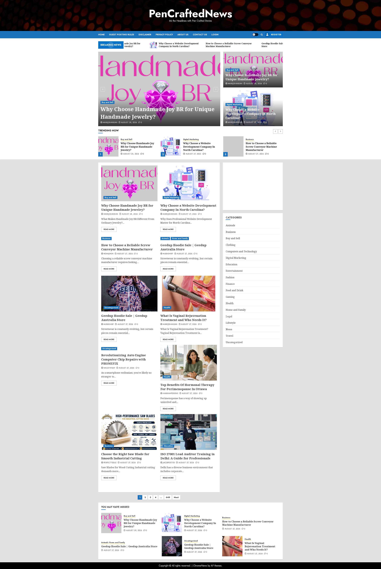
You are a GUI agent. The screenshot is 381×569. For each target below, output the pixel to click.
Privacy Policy (164, 34)
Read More (109, 229)
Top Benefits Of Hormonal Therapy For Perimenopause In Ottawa (187, 387)
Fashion (230, 277)
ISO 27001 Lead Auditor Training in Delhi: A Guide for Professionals (187, 456)
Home (101, 34)
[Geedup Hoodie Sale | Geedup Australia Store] (233, 146)
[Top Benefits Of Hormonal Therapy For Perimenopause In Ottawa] (188, 363)
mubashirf (168, 254)
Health (167, 307)
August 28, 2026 (129, 122)
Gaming (230, 297)
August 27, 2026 (254, 122)
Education (168, 446)
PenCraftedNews (190, 13)
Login (214, 34)
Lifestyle (231, 322)
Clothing (230, 245)
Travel (229, 335)
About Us (182, 34)
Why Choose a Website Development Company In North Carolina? (250, 114)
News (229, 329)
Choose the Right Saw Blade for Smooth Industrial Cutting (125, 456)
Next (176, 497)
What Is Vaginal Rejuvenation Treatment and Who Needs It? (183, 318)
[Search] (262, 35)
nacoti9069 (109, 368)
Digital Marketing (234, 104)
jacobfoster (169, 463)
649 (168, 497)
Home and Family (261, 141)
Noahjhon (108, 254)
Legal (229, 316)
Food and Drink (234, 290)
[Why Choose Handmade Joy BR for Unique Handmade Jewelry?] (159, 89)
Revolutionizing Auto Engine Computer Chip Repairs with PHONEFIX (123, 359)
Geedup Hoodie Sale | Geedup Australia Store (264, 146)
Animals (249, 141)
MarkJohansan (110, 122)
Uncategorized (111, 307)
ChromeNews (200, 565)
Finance (230, 284)
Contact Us (200, 34)
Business (187, 139)
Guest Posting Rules (121, 34)
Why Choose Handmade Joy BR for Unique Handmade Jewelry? (157, 112)
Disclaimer (145, 34)
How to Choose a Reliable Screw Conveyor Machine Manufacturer (198, 147)
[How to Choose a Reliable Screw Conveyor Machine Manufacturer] (171, 146)
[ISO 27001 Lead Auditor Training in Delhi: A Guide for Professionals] (188, 432)
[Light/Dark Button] (255, 34)
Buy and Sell (107, 102)
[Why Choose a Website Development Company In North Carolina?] (108, 146)
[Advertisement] (253, 186)
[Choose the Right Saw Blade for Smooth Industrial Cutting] (129, 432)
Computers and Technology (241, 251)
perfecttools (110, 463)
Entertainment (234, 270)
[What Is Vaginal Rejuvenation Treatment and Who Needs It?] (188, 293)
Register (276, 34)
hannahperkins (170, 393)
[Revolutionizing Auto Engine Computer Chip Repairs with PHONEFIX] (129, 348)
